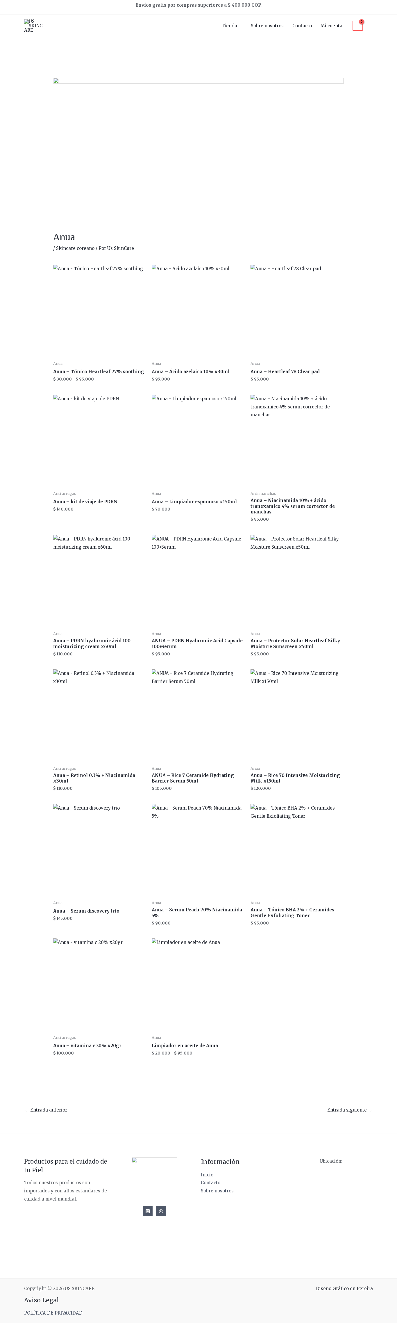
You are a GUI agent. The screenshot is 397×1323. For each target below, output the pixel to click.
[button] (371, 26)
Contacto (302, 26)
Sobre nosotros (267, 26)
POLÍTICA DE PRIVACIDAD (53, 1313)
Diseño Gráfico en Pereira (344, 1288)
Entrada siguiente (349, 1110)
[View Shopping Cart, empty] (358, 26)
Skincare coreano (75, 248)
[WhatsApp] (161, 1211)
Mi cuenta (331, 26)
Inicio (207, 1175)
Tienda (229, 26)
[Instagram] (148, 1211)
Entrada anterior (46, 1110)
